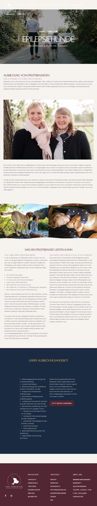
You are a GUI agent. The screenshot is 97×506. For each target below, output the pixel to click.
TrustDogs (32, 486)
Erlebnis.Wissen (34, 490)
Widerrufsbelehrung (58, 493)
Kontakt (53, 479)
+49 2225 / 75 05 (85, 490)
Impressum (54, 483)
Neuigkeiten (32, 496)
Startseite (32, 479)
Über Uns (31, 493)
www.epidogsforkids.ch (14, 333)
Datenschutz (55, 486)
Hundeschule (33, 483)
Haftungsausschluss (58, 490)
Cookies (53, 496)
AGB (51, 500)
